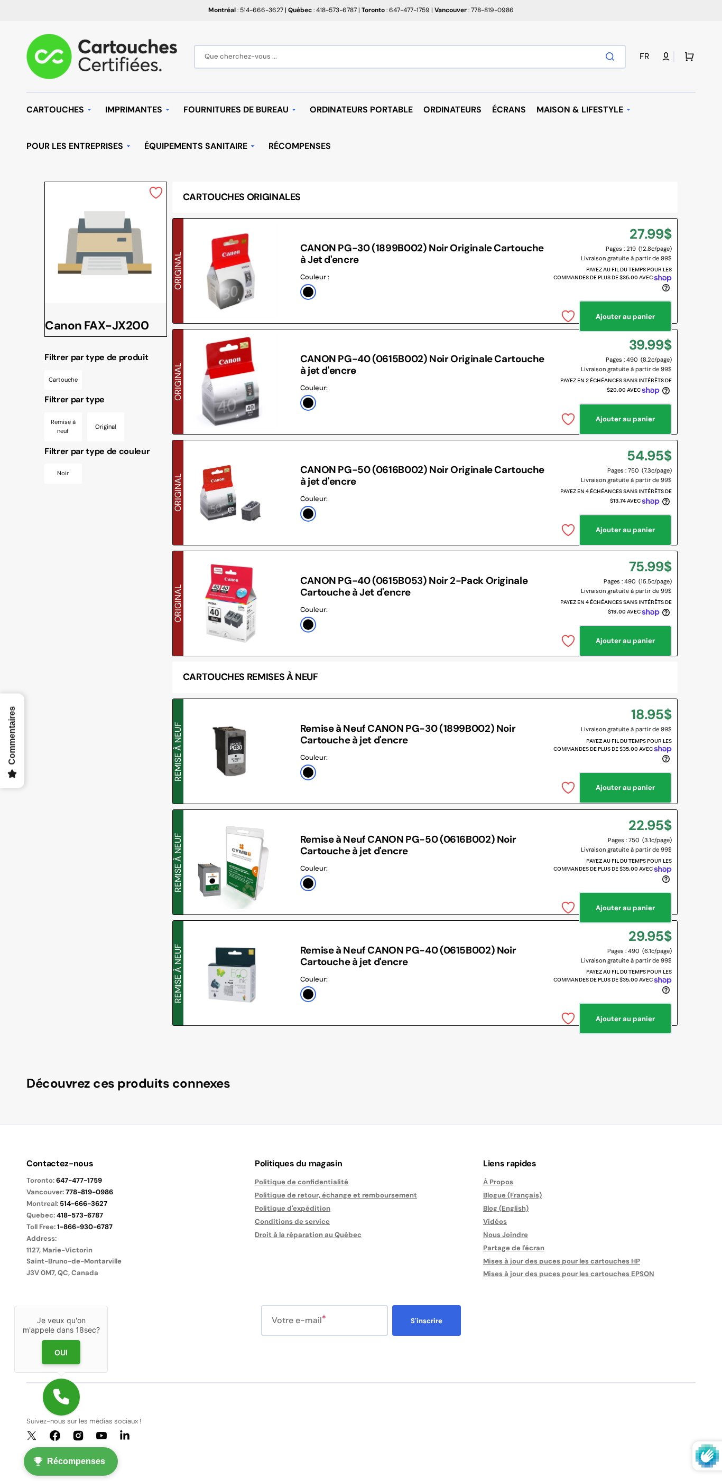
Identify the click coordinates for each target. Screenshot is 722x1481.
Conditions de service (292, 1221)
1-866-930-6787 (85, 1226)
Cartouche (63, 379)
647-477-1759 (79, 1180)
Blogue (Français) (512, 1195)
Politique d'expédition (292, 1208)
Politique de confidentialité (301, 1182)
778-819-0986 (89, 1191)
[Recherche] (612, 56)
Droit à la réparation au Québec (308, 1234)
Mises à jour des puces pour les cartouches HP (561, 1261)
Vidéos (495, 1221)
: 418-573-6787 (322, 10)
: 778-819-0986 (474, 10)
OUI (61, 1352)
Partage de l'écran (513, 1247)
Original (105, 426)
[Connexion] (666, 56)
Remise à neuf (63, 426)
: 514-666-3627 (245, 10)
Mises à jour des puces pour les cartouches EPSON (568, 1273)
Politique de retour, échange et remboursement (336, 1195)
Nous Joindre (505, 1234)
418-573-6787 (80, 1215)
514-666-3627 (83, 1203)
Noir (63, 473)
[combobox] (410, 57)
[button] (646, 56)
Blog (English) (506, 1208)
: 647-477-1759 (396, 10)
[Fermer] (108, 1305)
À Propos (498, 1182)
